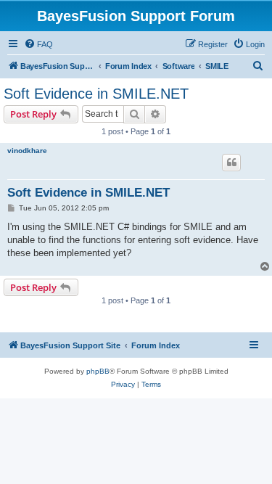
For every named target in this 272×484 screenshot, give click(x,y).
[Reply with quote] (231, 162)
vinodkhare (27, 151)
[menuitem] (38, 44)
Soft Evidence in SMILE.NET (96, 94)
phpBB (98, 371)
